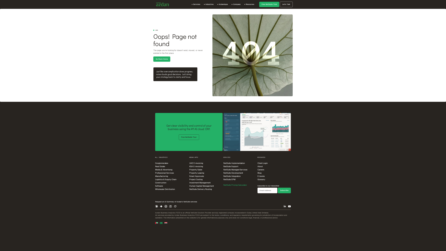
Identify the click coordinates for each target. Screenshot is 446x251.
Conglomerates (161, 163)
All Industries (161, 157)
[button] (196, 4)
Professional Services (164, 173)
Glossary (261, 179)
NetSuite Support (230, 166)
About (260, 166)
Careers (260, 169)
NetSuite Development (233, 173)
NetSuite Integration (232, 176)
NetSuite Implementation (234, 163)
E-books (261, 176)
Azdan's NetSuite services (187, 202)
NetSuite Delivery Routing (200, 189)
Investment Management (200, 183)
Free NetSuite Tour (189, 137)
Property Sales (195, 169)
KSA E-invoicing (196, 166)
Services (226, 157)
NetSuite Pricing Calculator (235, 185)
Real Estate (160, 166)
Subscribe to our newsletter (268, 186)
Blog (259, 173)
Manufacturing (161, 176)
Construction (160, 183)
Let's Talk (286, 4)
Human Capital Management (201, 186)
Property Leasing (196, 173)
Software (159, 186)
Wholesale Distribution (165, 189)
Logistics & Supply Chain (165, 179)
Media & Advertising (163, 169)
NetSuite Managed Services (235, 169)
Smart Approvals (196, 176)
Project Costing (196, 179)
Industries (209, 4)
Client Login (262, 163)
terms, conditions (222, 215)
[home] (161, 4)
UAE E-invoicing (196, 163)
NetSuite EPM (229, 179)
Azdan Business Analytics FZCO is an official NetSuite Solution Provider (183, 213)
